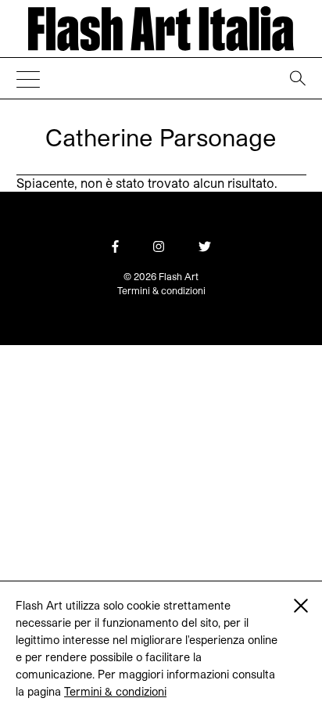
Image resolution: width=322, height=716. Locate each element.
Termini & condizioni (115, 691)
